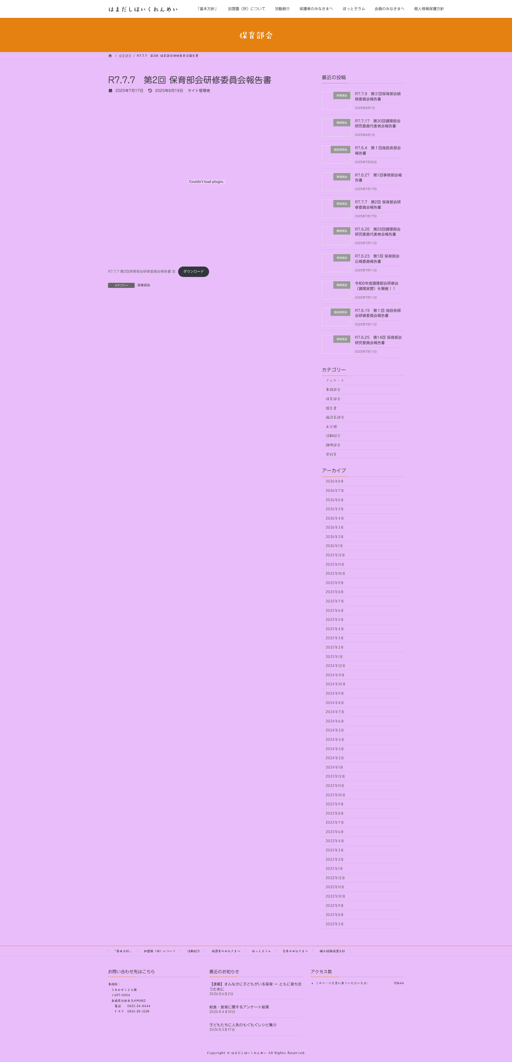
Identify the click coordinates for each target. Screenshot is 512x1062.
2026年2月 (335, 536)
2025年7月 (335, 601)
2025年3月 (335, 638)
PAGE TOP (496, 1025)
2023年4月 (335, 841)
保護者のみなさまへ (225, 950)
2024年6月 (335, 721)
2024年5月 (335, 730)
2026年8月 (335, 481)
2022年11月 (335, 887)
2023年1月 (334, 868)
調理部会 (333, 445)
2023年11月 (335, 785)
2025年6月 (335, 610)
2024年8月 (335, 703)
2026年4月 (335, 518)
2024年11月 (335, 675)
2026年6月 (335, 500)
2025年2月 (335, 647)
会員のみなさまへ (295, 950)
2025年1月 (334, 656)
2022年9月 (335, 905)
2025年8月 (335, 592)
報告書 (331, 408)
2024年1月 (334, 767)
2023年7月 (335, 822)
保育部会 (143, 285)
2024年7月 (335, 712)
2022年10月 (336, 896)
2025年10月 (336, 573)
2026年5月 (335, 509)
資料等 (331, 454)
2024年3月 (335, 749)
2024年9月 (335, 693)
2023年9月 (335, 804)
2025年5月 (335, 619)
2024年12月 (336, 665)
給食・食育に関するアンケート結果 (239, 1007)
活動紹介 (333, 436)
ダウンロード (193, 271)
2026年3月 (335, 527)
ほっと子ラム (261, 950)
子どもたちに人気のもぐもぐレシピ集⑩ (243, 1025)
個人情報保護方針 (332, 950)
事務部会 (333, 390)
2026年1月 (334, 546)
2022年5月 (335, 924)
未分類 (331, 426)
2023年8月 (335, 813)
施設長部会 (335, 417)
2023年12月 (335, 776)
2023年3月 (335, 850)
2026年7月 (335, 490)
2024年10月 (336, 684)
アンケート (335, 380)
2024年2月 (335, 758)
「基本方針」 (122, 950)
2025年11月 (335, 564)
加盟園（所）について (160, 950)
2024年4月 (335, 739)
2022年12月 (335, 878)
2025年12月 (335, 555)
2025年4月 (335, 629)
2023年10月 (336, 795)
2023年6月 (335, 832)
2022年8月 (335, 914)
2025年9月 (335, 583)
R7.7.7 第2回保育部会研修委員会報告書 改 (141, 271)
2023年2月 (335, 859)
